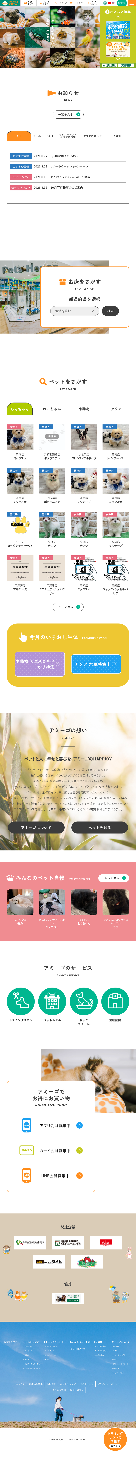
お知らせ (20, 1384)
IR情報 (115, 1351)
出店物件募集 (36, 1384)
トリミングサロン (51, 1346)
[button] (118, 16)
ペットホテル (49, 1351)
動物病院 (48, 1359)
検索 (110, 311)
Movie (115, 1359)
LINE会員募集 (99, 1355)
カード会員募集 (100, 1351)
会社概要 (116, 1346)
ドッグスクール (50, 1355)
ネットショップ (68, 1384)
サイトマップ (87, 1384)
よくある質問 (59, 1389)
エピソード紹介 (118, 1373)
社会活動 (116, 1368)
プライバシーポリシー (109, 1384)
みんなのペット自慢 (80, 1342)
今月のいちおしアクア (32, 1368)
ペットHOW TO (78, 1348)
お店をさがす (10, 1342)
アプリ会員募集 (100, 1346)
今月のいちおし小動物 (32, 1364)
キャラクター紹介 (119, 1355)
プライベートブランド (120, 1364)
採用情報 (51, 1384)
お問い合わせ (77, 1389)
